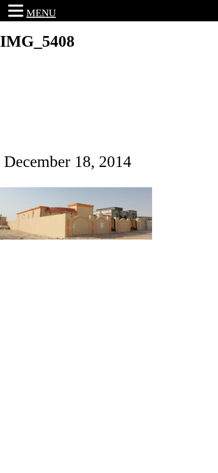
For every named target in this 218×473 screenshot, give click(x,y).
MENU (41, 12)
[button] (17, 11)
